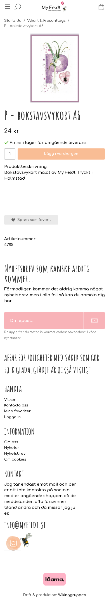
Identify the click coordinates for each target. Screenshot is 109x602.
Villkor (10, 400)
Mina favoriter (17, 411)
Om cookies (15, 459)
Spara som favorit (33, 220)
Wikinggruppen (72, 595)
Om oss (11, 442)
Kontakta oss (16, 405)
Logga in (12, 417)
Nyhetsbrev (14, 454)
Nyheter (11, 448)
